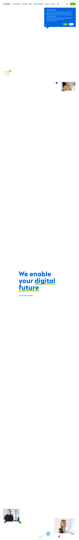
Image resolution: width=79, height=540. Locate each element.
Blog (58, 4)
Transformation (16, 4)
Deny (71, 24)
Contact (73, 4)
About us (53, 4)
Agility (30, 4)
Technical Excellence (38, 4)
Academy (47, 4)
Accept (65, 24)
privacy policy (68, 17)
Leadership (24, 4)
